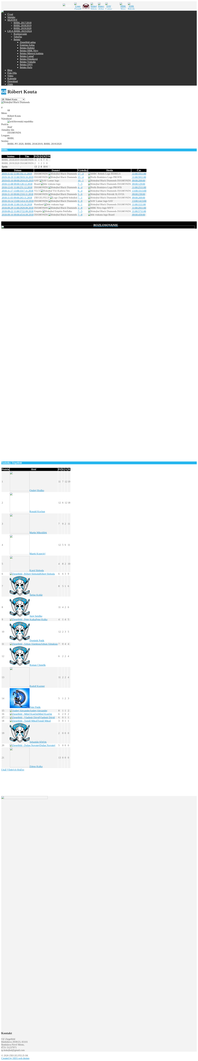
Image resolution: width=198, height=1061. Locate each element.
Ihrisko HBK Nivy (29, 50)
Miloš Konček (45, 714)
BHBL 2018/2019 (22, 25)
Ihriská (17, 39)
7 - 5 (80, 184)
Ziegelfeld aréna (28, 42)
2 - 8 (80, 208)
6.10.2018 (17, 204)
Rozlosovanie (20, 34)
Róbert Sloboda (47, 574)
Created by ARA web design (15, 1058)
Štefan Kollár (36, 595)
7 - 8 (80, 214)
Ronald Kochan (37, 511)
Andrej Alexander (38, 710)
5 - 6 (80, 194)
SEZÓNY (12, 20)
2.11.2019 (17, 173)
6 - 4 (80, 190)
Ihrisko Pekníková (29, 59)
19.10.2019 (17, 177)
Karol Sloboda (37, 570)
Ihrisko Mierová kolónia (31, 53)
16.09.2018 (18, 214)
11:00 (138, 173)
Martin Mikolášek (38, 532)
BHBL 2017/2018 (22, 22)
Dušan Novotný (47, 745)
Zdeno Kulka (36, 766)
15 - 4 (81, 177)
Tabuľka (18, 36)
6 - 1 (80, 204)
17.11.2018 (17, 190)
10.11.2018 (17, 194)
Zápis (10, 84)
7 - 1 (80, 197)
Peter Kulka (41, 619)
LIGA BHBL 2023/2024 (19, 31)
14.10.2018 (18, 201)
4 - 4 (80, 187)
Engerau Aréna (27, 45)
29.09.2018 (17, 208)
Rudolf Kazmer (37, 686)
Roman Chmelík (38, 665)
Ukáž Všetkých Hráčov (12, 769)
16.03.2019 (18, 180)
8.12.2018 (17, 184)
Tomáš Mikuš (44, 721)
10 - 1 (81, 180)
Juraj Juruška (36, 616)
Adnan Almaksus (49, 644)
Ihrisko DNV (26, 64)
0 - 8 (80, 201)
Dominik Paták (37, 640)
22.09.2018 (17, 211)
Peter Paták (35, 707)
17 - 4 (81, 173)
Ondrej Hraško (37, 490)
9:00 (138, 180)
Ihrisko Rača (26, 67)
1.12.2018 (17, 187)
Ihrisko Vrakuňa (28, 61)
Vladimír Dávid (47, 717)
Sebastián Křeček (38, 742)
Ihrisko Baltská (27, 48)
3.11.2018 (17, 197)
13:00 (138, 190)
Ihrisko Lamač (27, 56)
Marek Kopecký (37, 553)
